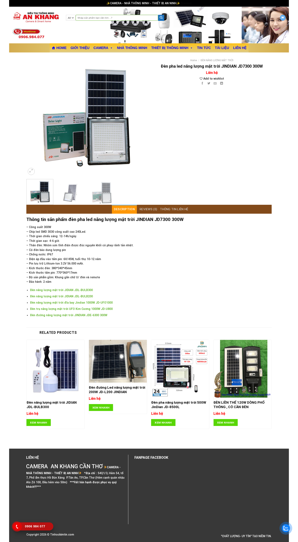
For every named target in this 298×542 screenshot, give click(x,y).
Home (193, 60)
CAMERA (100, 48)
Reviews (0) (148, 209)
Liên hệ (240, 48)
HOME (61, 48)
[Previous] (34, 116)
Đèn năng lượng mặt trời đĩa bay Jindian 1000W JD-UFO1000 (71, 302)
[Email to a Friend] (215, 84)
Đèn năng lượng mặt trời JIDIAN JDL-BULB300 (61, 290)
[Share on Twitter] (209, 84)
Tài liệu (222, 48)
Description (124, 209)
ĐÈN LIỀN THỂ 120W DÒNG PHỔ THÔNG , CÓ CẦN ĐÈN (239, 404)
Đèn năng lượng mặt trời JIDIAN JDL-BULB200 (61, 296)
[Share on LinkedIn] (222, 84)
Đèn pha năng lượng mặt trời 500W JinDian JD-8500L (178, 404)
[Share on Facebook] (202, 84)
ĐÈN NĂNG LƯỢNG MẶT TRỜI (217, 60)
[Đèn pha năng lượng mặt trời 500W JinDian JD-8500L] (180, 369)
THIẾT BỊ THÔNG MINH (169, 48)
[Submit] (161, 18)
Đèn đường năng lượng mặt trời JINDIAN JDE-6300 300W (68, 315)
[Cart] (283, 18)
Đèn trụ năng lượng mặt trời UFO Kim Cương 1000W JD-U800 (71, 308)
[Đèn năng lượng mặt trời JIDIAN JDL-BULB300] (56, 369)
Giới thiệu (80, 48)
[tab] (124, 209)
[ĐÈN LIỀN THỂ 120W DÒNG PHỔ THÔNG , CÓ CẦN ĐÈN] (242, 369)
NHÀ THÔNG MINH (132, 48)
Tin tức (204, 48)
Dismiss (186, 3)
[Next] (138, 116)
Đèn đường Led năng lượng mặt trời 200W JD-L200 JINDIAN (117, 389)
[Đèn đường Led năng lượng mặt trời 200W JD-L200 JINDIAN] (118, 361)
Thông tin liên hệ (174, 209)
